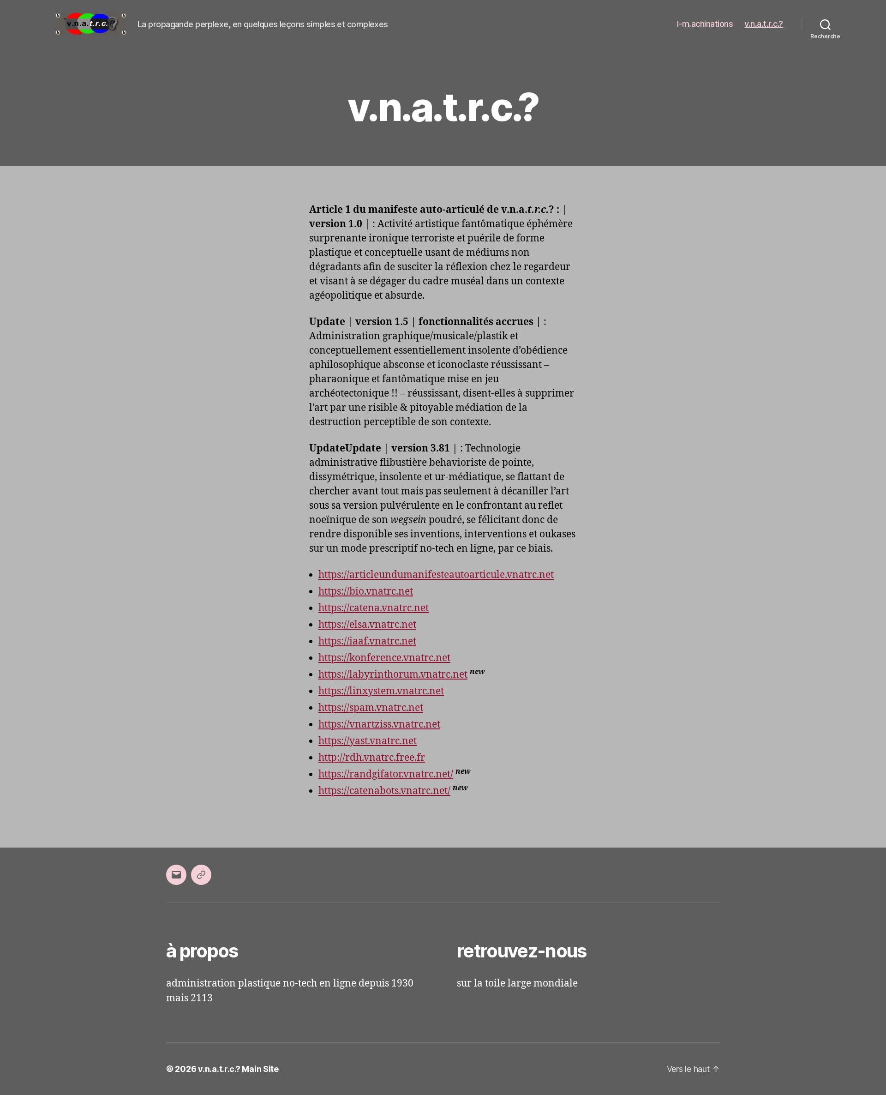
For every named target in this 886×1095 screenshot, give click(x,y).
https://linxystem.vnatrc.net (381, 691)
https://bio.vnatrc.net (365, 591)
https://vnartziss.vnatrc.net (379, 724)
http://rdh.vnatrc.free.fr (371, 758)
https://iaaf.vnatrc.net (367, 641)
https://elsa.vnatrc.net (367, 625)
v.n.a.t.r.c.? (763, 24)
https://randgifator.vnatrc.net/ (385, 774)
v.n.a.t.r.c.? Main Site (238, 1069)
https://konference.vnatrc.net (384, 658)
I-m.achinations (705, 24)
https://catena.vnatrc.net (373, 608)
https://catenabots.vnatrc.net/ (384, 791)
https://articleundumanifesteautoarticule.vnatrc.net (436, 575)
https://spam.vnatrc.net (370, 708)
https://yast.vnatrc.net (367, 741)
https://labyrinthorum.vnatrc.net (392, 674)
